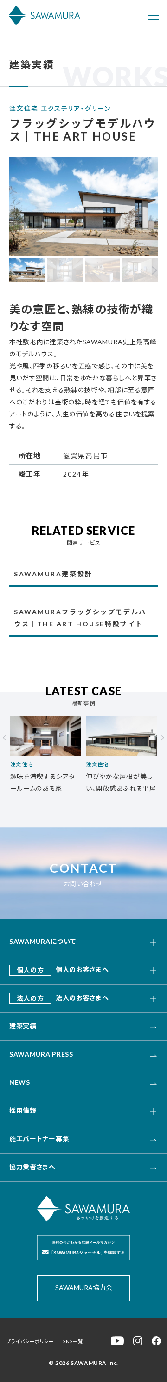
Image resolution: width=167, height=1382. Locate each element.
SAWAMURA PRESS (41, 1054)
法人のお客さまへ (63, 998)
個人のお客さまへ (63, 969)
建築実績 (23, 1026)
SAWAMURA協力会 (83, 1287)
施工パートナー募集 (39, 1139)
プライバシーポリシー (30, 1341)
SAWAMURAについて (42, 941)
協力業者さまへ (32, 1167)
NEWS (19, 1082)
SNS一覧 (73, 1341)
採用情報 (23, 1110)
